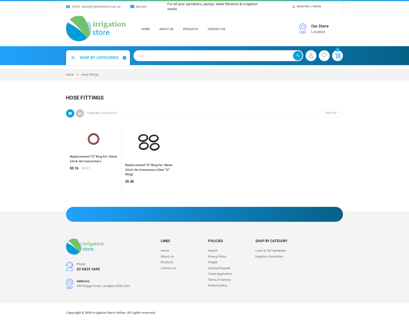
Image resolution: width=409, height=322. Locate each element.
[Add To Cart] (74, 185)
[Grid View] (70, 113)
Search (213, 250)
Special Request (219, 268)
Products (190, 29)
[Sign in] (311, 56)
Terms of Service (219, 279)
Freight (213, 262)
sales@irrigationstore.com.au (100, 6)
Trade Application (220, 274)
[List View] (80, 113)
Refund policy (217, 285)
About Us (166, 29)
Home (145, 29)
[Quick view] (85, 185)
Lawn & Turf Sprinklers (270, 250)
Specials (141, 6)
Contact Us (216, 29)
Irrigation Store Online (108, 312)
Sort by (331, 113)
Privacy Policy (217, 256)
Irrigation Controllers (269, 256)
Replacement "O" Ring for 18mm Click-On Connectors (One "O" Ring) (149, 169)
